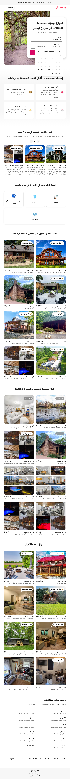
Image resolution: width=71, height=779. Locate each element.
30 (56, 74)
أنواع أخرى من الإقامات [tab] (47, 704)
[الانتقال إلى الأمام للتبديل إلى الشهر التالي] (38, 51)
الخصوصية (37, 776)
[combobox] (46, 39)
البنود (31, 776)
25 (49, 70)
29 (60, 74)
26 (45, 70)
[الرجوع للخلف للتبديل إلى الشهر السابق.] (59, 51)
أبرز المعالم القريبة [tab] (33, 704)
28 (38, 70)
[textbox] (54, 46)
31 (52, 74)
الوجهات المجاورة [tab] (61, 704)
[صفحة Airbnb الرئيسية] (61, 8)
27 (42, 70)
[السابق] (38, 141)
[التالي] (31, 141)
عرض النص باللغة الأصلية (25, 2)
